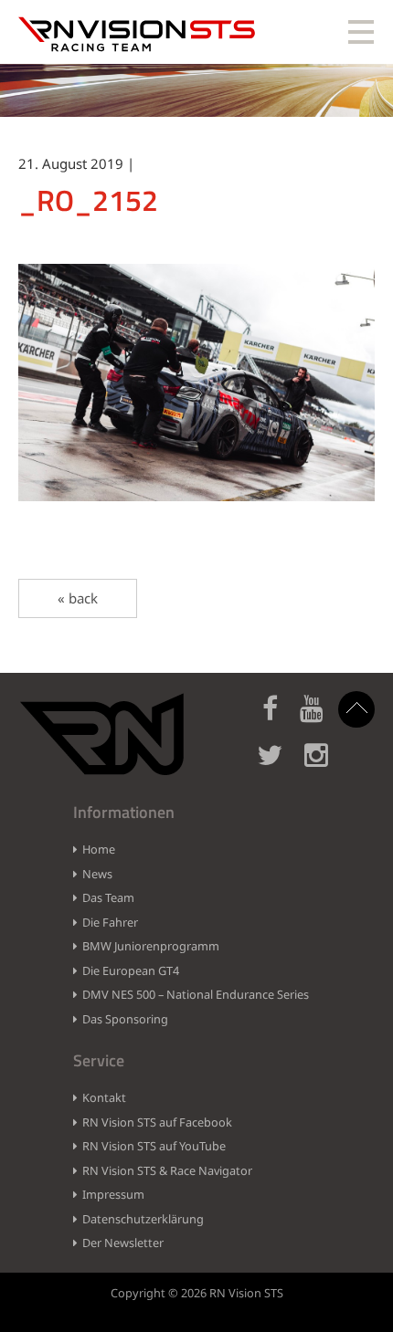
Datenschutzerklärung (143, 1219)
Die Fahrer (110, 922)
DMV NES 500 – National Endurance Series (195, 994)
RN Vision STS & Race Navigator (167, 1170)
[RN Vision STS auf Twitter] (279, 765)
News (97, 873)
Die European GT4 (130, 970)
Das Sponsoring (125, 1019)
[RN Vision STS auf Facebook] (279, 719)
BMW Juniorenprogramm (150, 946)
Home (98, 849)
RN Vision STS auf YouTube (154, 1146)
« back (78, 598)
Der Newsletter (123, 1242)
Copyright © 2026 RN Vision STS (197, 1293)
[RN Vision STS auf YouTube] (321, 719)
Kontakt (104, 1097)
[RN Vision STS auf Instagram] (325, 765)
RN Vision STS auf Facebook (157, 1122)
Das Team (108, 897)
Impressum (113, 1194)
